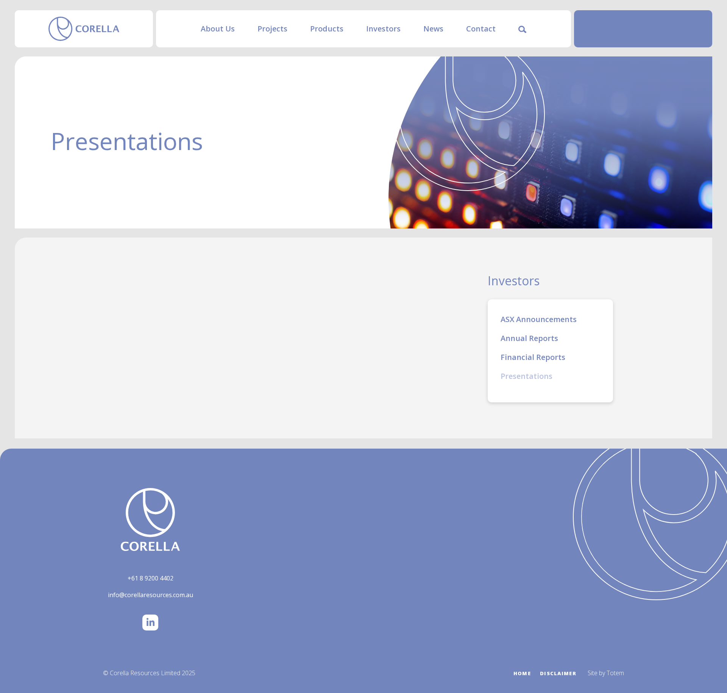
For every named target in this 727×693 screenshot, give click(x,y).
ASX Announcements (539, 319)
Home (522, 673)
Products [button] (326, 28)
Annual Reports (529, 338)
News (433, 28)
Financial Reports (533, 357)
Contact (481, 28)
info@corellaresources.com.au (150, 595)
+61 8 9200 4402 (150, 578)
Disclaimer (558, 673)
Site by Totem (606, 673)
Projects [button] (272, 28)
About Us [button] (218, 28)
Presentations (526, 376)
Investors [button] (383, 28)
